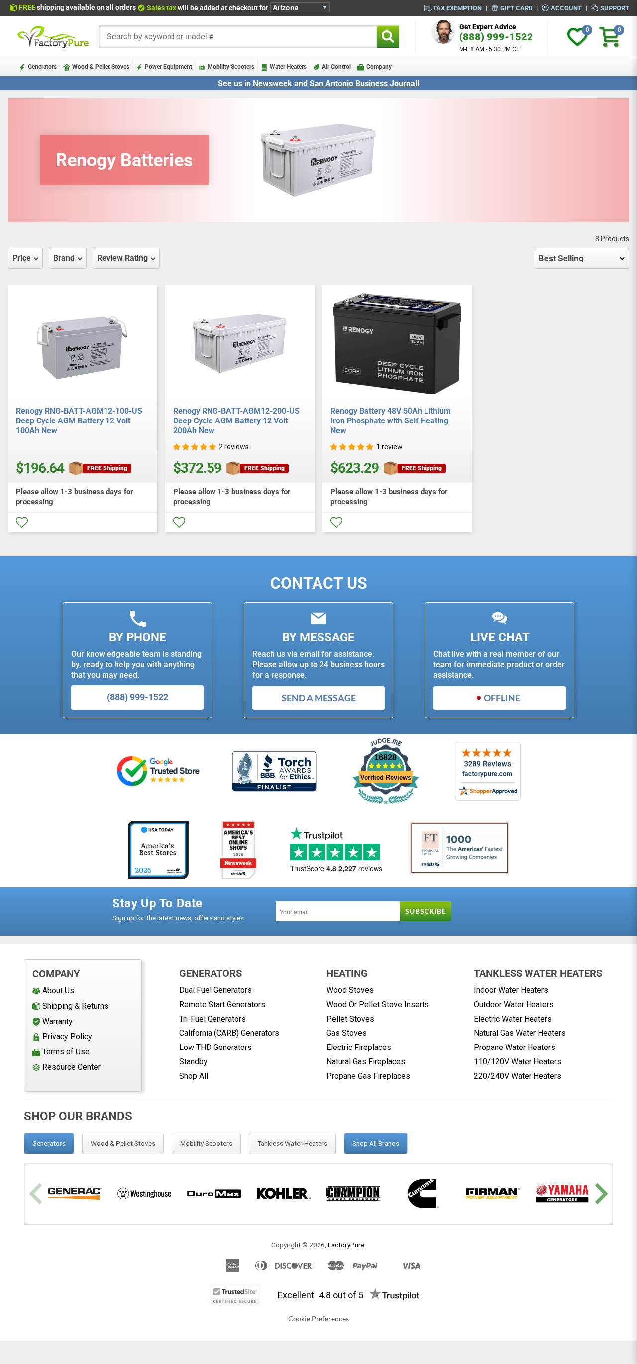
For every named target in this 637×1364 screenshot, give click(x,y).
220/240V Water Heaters (517, 1076)
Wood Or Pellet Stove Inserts (377, 1004)
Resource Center (71, 1067)
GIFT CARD (516, 7)
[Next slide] (600, 1193)
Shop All (193, 1076)
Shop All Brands (375, 1143)
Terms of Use (66, 1051)
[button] (194, 447)
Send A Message (319, 697)
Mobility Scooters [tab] (206, 1143)
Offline (502, 697)
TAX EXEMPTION (457, 7)
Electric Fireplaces (358, 1047)
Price (21, 258)
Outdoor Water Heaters (514, 1004)
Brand (64, 258)
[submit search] (388, 36)
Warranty (57, 1021)
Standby (193, 1061)
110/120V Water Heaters (517, 1061)
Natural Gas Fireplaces (365, 1061)
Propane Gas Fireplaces (368, 1076)
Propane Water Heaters (514, 1047)
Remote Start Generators (222, 1004)
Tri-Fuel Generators (212, 1019)
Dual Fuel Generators (215, 990)
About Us (58, 990)
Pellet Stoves (350, 1019)
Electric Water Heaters (513, 1019)
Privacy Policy (67, 1036)
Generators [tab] (49, 1143)
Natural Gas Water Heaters (520, 1033)
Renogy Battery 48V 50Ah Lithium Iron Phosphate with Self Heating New (390, 420)
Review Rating (122, 258)
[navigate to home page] (53, 36)
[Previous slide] (37, 1193)
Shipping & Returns (75, 1006)
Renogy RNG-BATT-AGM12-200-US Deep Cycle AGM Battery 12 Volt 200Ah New (236, 420)
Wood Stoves (350, 990)
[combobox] (238, 36)
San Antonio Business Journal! (364, 83)
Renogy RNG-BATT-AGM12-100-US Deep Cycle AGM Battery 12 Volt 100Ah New (79, 420)
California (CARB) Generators (229, 1033)
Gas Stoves (346, 1033)
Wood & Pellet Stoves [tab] (123, 1143)
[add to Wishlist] (22, 522)
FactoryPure (346, 1245)
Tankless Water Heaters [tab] (292, 1143)
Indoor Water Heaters (511, 990)
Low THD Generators (215, 1047)
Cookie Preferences (318, 1319)
